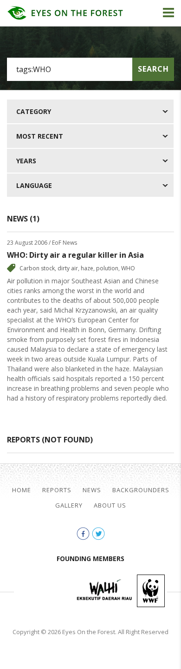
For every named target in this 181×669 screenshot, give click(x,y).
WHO (128, 268)
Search (153, 69)
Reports (56, 490)
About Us (110, 505)
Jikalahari (44, 591)
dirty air (68, 268)
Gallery (69, 505)
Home (21, 490)
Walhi (104, 591)
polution (107, 268)
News (92, 490)
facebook (83, 533)
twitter (98, 533)
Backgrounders (140, 490)
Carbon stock (37, 268)
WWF (151, 591)
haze (87, 268)
